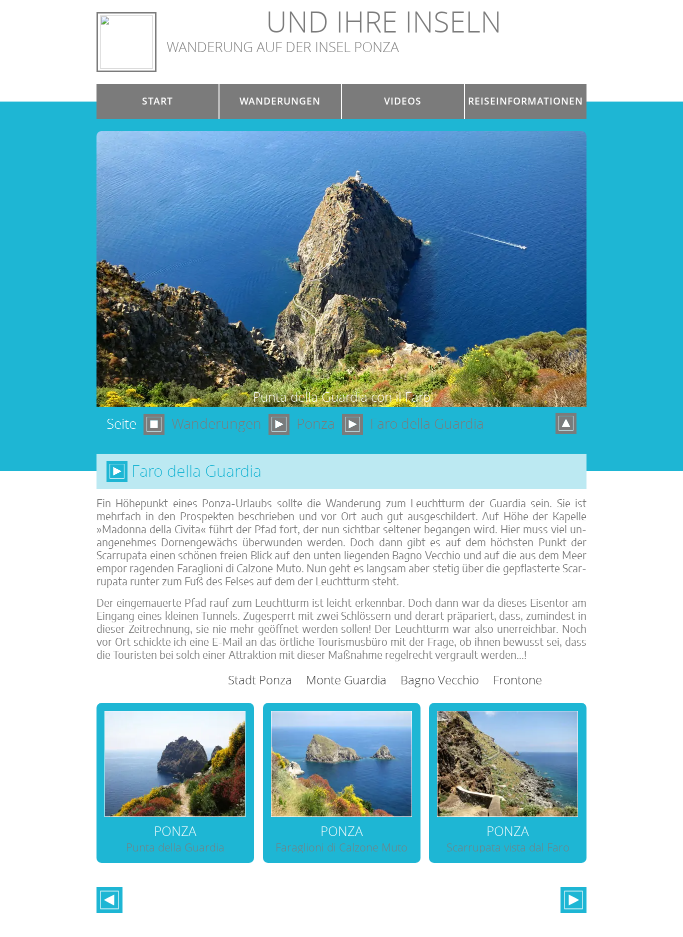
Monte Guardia (346, 680)
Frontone (517, 680)
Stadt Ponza (260, 680)
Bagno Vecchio (439, 680)
